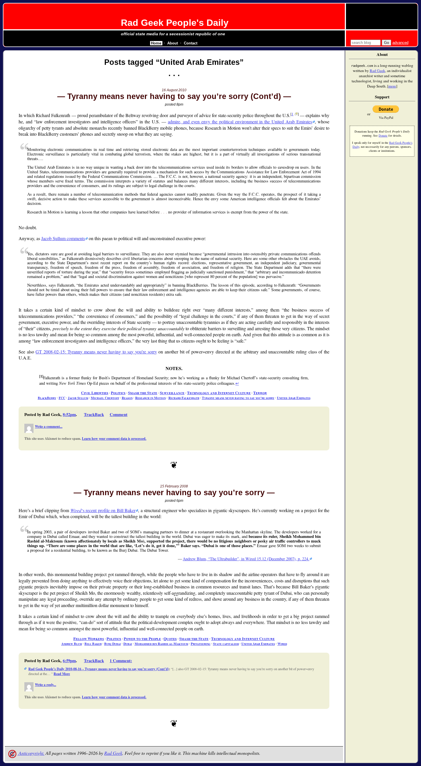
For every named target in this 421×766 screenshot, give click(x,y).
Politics (118, 393)
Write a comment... (48, 426)
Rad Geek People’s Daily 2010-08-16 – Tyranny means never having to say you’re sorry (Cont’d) (98, 668)
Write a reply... (45, 684)
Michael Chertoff (105, 397)
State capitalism (226, 643)
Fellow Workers (88, 638)
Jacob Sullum (78, 397)
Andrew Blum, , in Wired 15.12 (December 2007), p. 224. (246, 558)
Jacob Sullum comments (63, 238)
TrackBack (94, 414)
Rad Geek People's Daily (175, 23)
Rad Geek (113, 753)
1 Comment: (121, 661)
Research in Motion (150, 397)
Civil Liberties (94, 393)
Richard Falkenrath (183, 397)
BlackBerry (47, 397)
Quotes (170, 638)
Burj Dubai (112, 643)
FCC (62, 397)
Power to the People (142, 638)
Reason (127, 397)
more (392, 86)
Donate (383, 135)
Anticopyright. (30, 753)
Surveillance (172, 393)
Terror (260, 393)
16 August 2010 (174, 90)
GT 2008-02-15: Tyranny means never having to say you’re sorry (96, 352)
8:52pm (69, 414)
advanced (400, 42)
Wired (282, 643)
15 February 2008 (174, 486)
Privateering (200, 643)
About (172, 43)
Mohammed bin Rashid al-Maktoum (161, 643)
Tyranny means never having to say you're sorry (238, 397)
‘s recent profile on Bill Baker (103, 510)
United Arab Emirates (293, 397)
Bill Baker (93, 643)
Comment (118, 414)
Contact (190, 43)
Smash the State (142, 393)
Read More (62, 673)
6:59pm (69, 661)
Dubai (127, 643)
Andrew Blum (71, 643)
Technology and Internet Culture (219, 393)
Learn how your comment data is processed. (114, 438)
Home (156, 43)
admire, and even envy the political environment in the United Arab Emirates (240, 121)
